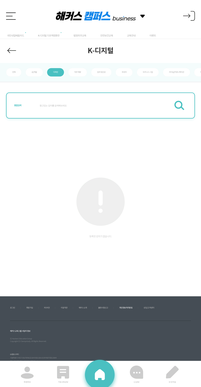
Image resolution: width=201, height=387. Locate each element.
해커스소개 (83, 308)
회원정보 (27, 382)
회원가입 (29, 308)
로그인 (12, 308)
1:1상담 (136, 382)
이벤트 (152, 35)
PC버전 (47, 308)
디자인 (55, 72)
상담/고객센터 (149, 308)
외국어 (124, 72)
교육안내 (131, 35)
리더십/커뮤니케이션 (176, 72)
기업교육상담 (63, 382)
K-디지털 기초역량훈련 (48, 35)
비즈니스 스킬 (148, 72)
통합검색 (17, 105)
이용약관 (64, 308)
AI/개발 (34, 72)
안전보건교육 (106, 35)
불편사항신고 (103, 308)
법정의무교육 (79, 35)
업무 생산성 (101, 72)
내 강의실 (172, 382)
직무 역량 (77, 72)
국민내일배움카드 (15, 35)
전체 (13, 72)
